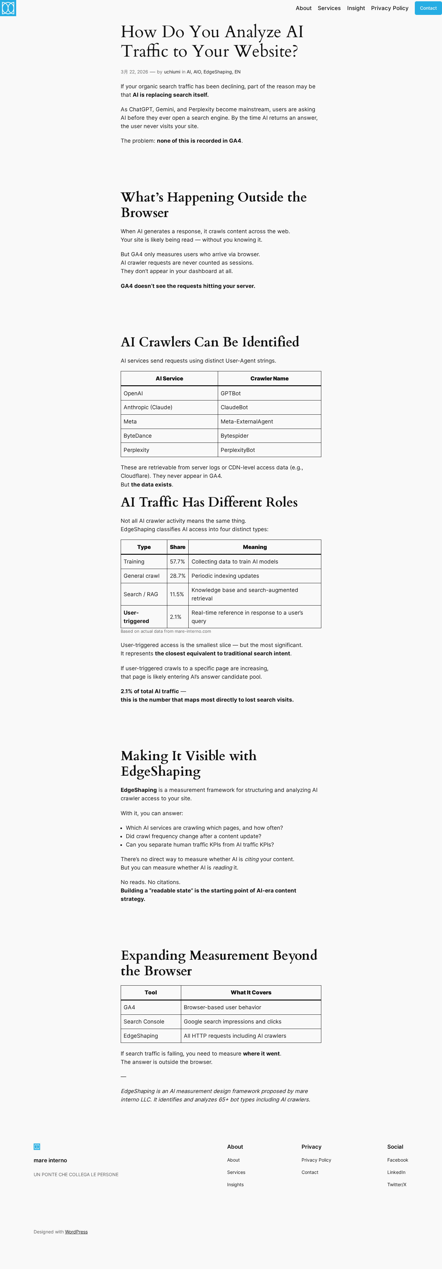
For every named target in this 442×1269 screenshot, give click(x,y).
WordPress (76, 1231)
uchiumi (172, 71)
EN (238, 71)
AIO (197, 71)
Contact (428, 8)
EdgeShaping (218, 71)
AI (189, 71)
